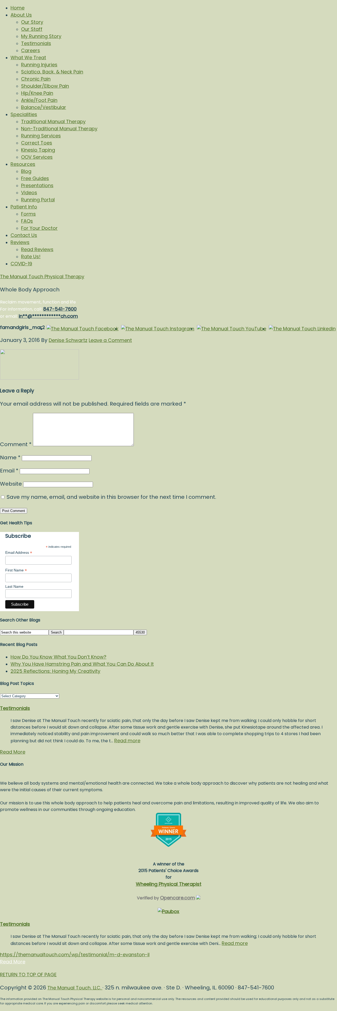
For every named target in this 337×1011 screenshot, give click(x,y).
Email (9, 470)
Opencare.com (177, 897)
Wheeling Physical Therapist (168, 884)
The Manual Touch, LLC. (74, 987)
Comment (16, 444)
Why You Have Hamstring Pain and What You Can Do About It (82, 664)
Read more (127, 740)
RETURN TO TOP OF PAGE (28, 974)
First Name (16, 570)
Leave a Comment (110, 340)
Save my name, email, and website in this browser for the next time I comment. (111, 497)
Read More (12, 752)
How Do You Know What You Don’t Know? (58, 657)
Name (10, 457)
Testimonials (15, 708)
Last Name (14, 586)
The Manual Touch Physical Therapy (42, 276)
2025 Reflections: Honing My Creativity (55, 671)
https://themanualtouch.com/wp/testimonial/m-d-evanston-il (75, 954)
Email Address (18, 552)
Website (11, 483)
